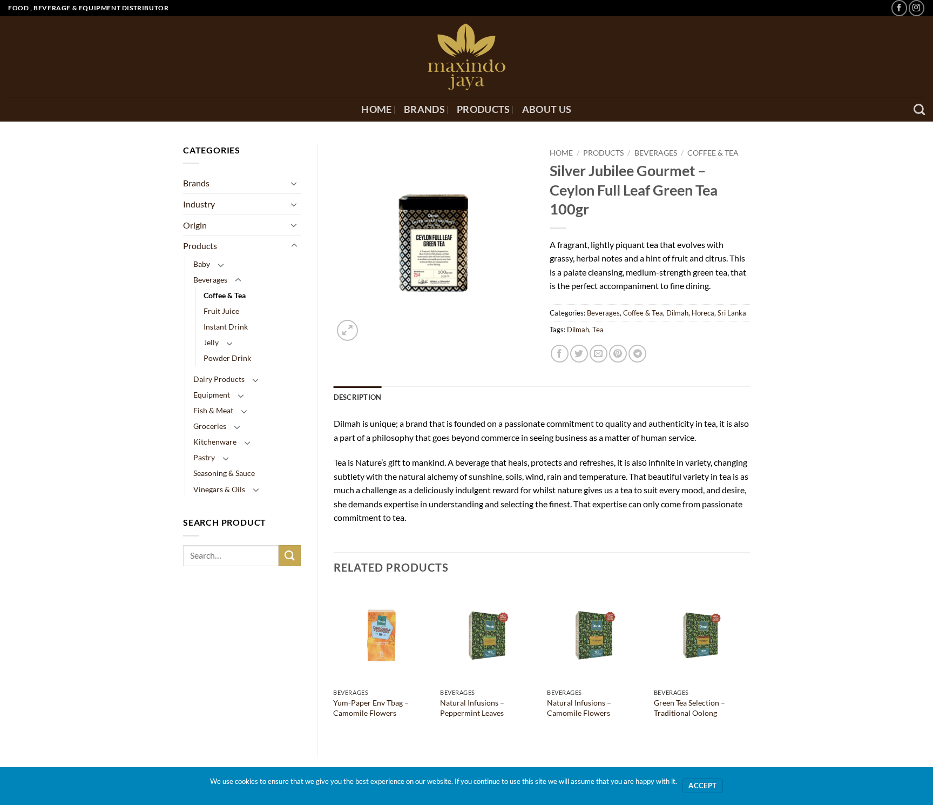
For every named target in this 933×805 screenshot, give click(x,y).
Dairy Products (219, 379)
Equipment (211, 394)
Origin (195, 225)
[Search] (919, 109)
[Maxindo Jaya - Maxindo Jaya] (467, 56)
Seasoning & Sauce (224, 473)
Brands (424, 109)
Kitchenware (214, 441)
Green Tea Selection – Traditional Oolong (689, 707)
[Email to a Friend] (598, 354)
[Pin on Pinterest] (618, 354)
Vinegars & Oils (219, 489)
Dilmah (677, 312)
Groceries (209, 426)
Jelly (211, 342)
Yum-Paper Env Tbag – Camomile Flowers (371, 707)
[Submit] (289, 555)
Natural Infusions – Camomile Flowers (579, 707)
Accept (702, 786)
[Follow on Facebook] (899, 8)
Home (376, 109)
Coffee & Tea (225, 295)
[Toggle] (294, 183)
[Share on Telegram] (637, 354)
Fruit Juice (221, 311)
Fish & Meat (213, 410)
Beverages (210, 279)
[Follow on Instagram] (916, 8)
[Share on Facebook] (560, 354)
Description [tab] (358, 397)
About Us (547, 109)
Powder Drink (227, 358)
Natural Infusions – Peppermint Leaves (472, 707)
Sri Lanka (732, 312)
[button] (347, 330)
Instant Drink (226, 326)
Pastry (204, 457)
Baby (201, 264)
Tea (598, 329)
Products (483, 109)
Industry (199, 204)
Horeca (703, 312)
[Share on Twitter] (579, 354)
